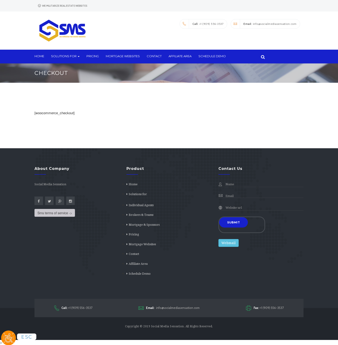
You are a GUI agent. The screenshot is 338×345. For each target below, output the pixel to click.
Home (39, 56)
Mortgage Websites (123, 56)
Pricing (92, 56)
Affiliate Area (180, 56)
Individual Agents (141, 205)
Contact (154, 56)
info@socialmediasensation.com (173, 308)
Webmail (228, 243)
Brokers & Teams (141, 215)
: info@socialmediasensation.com (269, 24)
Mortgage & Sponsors (144, 224)
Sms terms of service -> (54, 213)
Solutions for (64, 56)
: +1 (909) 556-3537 (208, 24)
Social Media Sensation (167, 326)
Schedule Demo (212, 56)
